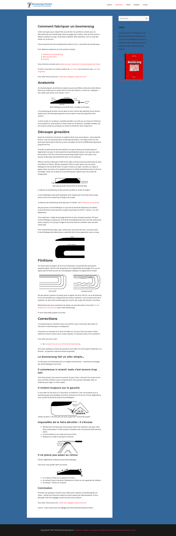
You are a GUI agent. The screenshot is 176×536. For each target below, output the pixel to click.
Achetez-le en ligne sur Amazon (131, 81)
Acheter (137, 5)
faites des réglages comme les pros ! (73, 77)
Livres (145, 5)
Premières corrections (89, 202)
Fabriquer (119, 5)
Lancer (109, 5)
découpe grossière (50, 57)
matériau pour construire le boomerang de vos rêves (80, 64)
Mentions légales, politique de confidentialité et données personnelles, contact (105, 530)
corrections (74, 69)
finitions (46, 59)
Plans (128, 5)
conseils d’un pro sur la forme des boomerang (62, 344)
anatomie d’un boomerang (53, 54)
